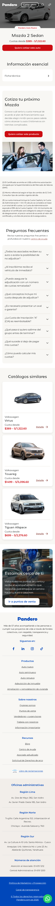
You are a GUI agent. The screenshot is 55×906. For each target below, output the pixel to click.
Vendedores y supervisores (27, 716)
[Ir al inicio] (9, 4)
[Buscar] (43, 5)
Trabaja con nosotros (27, 722)
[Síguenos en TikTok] (41, 648)
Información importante (27, 727)
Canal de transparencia (27, 889)
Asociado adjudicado (27, 755)
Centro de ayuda (27, 749)
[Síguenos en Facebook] (13, 648)
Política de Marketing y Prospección (27, 883)
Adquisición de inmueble (27, 683)
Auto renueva (27, 678)
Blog (27, 743)
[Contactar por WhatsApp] (47, 898)
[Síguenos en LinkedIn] (22, 648)
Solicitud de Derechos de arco (27, 760)
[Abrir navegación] (50, 5)
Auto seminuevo (27, 672)
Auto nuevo (27, 667)
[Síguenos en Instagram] (32, 648)
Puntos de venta (27, 711)
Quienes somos (27, 705)
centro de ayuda (39, 239)
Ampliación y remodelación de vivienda (27, 689)
